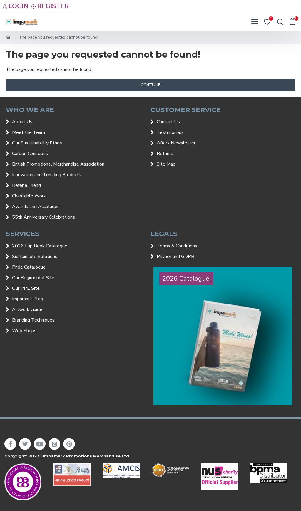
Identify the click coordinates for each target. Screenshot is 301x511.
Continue (150, 85)
